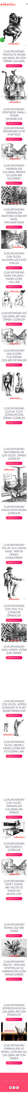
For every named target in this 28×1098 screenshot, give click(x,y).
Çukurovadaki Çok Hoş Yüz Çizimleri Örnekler (14, 610)
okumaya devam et (14, 65)
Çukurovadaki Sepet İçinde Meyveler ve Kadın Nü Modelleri (14, 887)
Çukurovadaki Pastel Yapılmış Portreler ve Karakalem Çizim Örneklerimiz (14, 968)
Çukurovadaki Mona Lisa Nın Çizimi (14, 928)
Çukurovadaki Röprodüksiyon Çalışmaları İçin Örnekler (14, 1009)
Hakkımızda (14, 1081)
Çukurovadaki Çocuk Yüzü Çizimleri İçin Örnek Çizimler (14, 413)
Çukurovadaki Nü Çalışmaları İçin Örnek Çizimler (14, 316)
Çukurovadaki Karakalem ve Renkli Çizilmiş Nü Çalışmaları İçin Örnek (14, 1052)
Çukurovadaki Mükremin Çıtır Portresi (14, 131)
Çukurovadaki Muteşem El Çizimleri (14, 847)
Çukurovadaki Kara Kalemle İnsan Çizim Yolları (14, 277)
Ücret (23, 1081)
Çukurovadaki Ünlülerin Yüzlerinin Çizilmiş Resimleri (14, 355)
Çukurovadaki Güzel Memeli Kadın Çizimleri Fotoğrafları (14, 746)
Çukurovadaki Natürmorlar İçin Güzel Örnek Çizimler (14, 453)
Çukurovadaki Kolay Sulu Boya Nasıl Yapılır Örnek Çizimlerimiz (14, 551)
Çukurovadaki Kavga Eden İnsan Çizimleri (14, 510)
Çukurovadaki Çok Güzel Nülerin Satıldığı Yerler (14, 258)
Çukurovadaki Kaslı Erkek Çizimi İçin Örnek (14, 650)
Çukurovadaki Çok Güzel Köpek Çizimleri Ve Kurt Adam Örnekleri (14, 705)
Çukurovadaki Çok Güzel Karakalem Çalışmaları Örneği (14, 806)
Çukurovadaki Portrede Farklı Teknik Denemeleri (14, 114)
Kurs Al (14, 1083)
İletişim (5, 1081)
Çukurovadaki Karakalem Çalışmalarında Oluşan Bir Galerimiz (14, 172)
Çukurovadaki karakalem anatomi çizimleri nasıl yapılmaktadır (14, 216)
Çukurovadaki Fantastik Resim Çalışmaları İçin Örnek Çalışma (14, 56)
